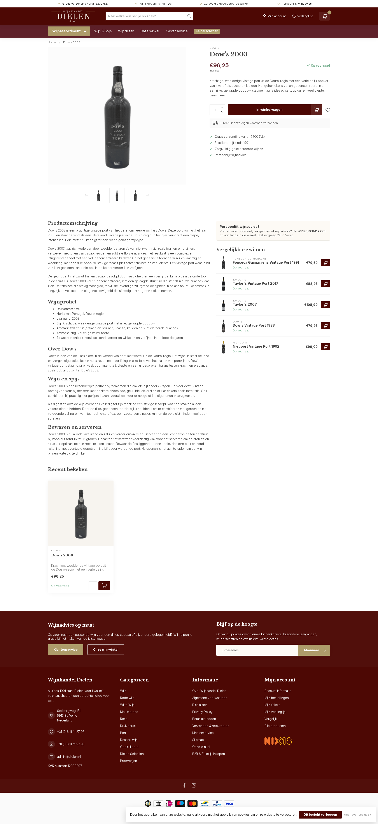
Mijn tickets (272, 705)
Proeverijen (128, 761)
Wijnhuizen (126, 31)
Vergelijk (270, 719)
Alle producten (275, 726)
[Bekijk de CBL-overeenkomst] (278, 737)
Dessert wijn (129, 740)
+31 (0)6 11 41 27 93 (70, 731)
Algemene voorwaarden (209, 698)
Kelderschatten (207, 31)
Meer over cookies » (357, 814)
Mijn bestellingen (276, 698)
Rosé (124, 719)
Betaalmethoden (204, 719)
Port (123, 733)
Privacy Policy (202, 712)
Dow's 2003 (71, 42)
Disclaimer (199, 705)
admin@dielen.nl (69, 756)
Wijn (123, 691)
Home (52, 42)
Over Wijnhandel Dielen (209, 691)
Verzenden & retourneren (210, 726)
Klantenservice (176, 31)
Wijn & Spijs (103, 31)
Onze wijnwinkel (105, 649)
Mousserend (129, 712)
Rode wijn (127, 698)
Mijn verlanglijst (275, 712)
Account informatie (277, 691)
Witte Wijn (127, 705)
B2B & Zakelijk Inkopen (208, 754)
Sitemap (198, 740)
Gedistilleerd (129, 747)
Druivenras (128, 726)
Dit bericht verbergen (320, 814)
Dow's (214, 48)
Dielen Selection (132, 754)
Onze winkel (149, 31)
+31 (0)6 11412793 (312, 231)
